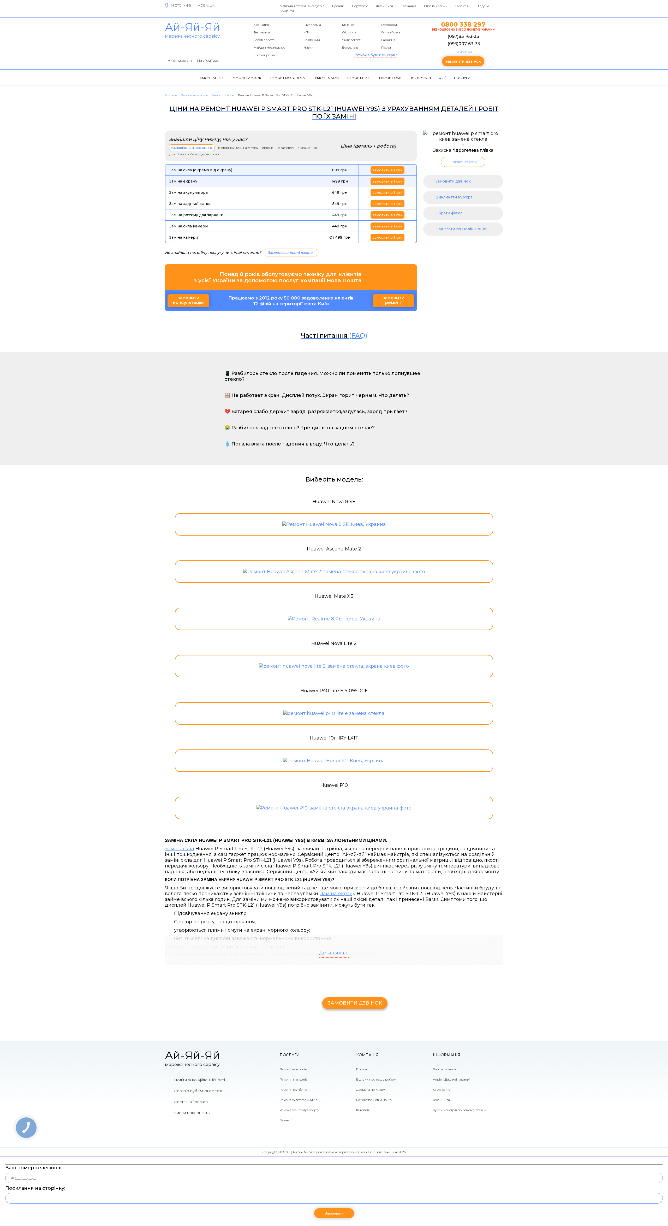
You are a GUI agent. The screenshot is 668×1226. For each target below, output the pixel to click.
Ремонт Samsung (247, 78)
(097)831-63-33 (463, 36)
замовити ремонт (393, 300)
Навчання (408, 6)
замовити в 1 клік (387, 170)
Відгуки (482, 6)
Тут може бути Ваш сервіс (375, 55)
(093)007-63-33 (464, 44)
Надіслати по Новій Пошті (461, 229)
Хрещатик (261, 25)
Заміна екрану (337, 893)
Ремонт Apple (211, 78)
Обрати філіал (449, 213)
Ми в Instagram (180, 60)
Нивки (308, 47)
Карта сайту (442, 1090)
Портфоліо (360, 6)
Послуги (462, 78)
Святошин (311, 40)
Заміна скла (179, 849)
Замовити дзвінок (453, 181)
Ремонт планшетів (294, 1079)
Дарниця (388, 40)
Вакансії (286, 1120)
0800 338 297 (463, 24)
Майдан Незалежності (270, 47)
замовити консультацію (188, 300)
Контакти (287, 11)
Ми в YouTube (207, 60)
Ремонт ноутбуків (293, 1090)
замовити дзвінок (463, 61)
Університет (351, 40)
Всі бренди (421, 78)
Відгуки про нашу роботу (376, 1079)
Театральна (262, 32)
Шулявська (312, 25)
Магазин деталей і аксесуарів (302, 6)
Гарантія (462, 6)
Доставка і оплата (191, 1101)
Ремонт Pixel (359, 78)
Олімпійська (390, 32)
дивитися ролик (466, 162)
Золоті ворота (264, 40)
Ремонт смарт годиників (298, 1100)
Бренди (338, 6)
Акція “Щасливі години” (451, 1079)
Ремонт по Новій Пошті (374, 1100)
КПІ (306, 32)
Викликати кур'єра (454, 197)
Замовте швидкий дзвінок (291, 252)
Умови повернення (192, 1112)
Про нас (362, 1069)
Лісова (386, 47)
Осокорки (389, 25)
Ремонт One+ (391, 78)
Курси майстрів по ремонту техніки (460, 1110)
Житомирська (264, 55)
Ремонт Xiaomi (326, 78)
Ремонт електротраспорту (299, 1110)
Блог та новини (436, 6)
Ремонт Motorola (287, 78)
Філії (442, 78)
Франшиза (384, 6)
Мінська (348, 25)
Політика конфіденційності (199, 1079)
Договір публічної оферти (199, 1090)
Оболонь (349, 32)
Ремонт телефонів (293, 1069)
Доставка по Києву (370, 1090)
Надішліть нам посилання (192, 148)
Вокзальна (350, 47)
